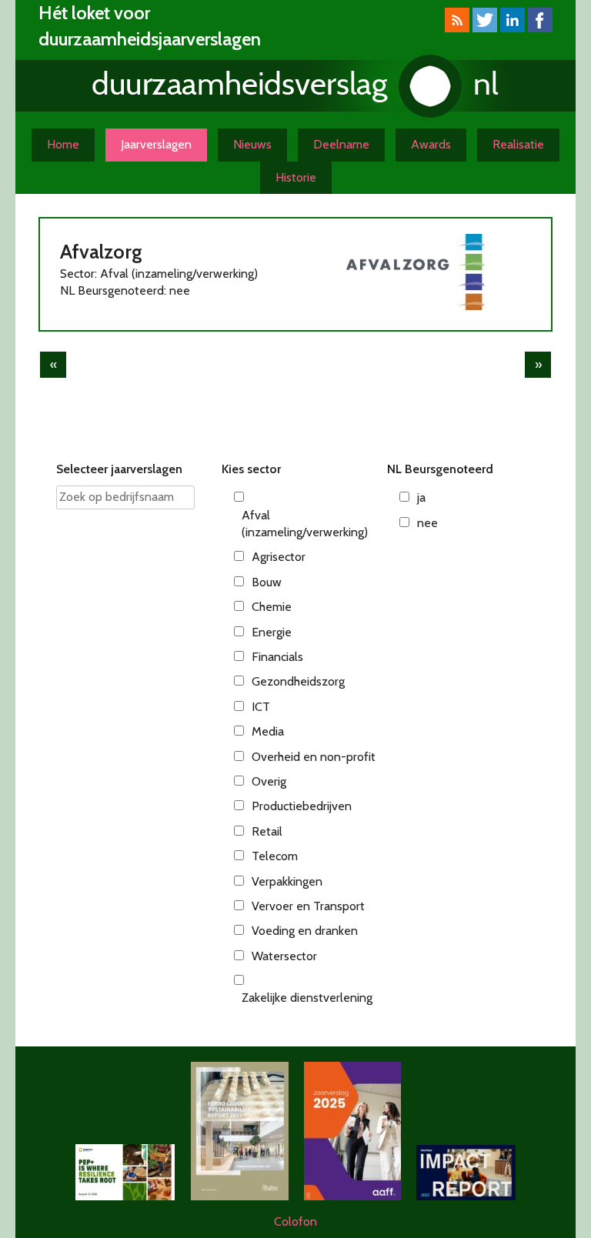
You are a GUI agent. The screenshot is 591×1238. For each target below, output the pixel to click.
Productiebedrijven (302, 806)
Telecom (275, 856)
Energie (272, 632)
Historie (295, 177)
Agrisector (279, 556)
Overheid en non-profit (314, 756)
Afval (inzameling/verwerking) (305, 523)
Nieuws (252, 144)
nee (427, 523)
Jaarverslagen (156, 144)
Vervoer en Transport (308, 906)
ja (421, 497)
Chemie (272, 606)
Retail (267, 831)
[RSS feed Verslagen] (457, 28)
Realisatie (518, 144)
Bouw (267, 582)
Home (63, 144)
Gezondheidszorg (298, 681)
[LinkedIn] (512, 28)
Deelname (341, 144)
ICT (261, 706)
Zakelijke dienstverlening (307, 997)
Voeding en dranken (305, 930)
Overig (269, 781)
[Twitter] (484, 28)
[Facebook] (540, 28)
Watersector (284, 956)
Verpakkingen (287, 881)
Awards (431, 144)
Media (268, 731)
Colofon (295, 1221)
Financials (277, 656)
